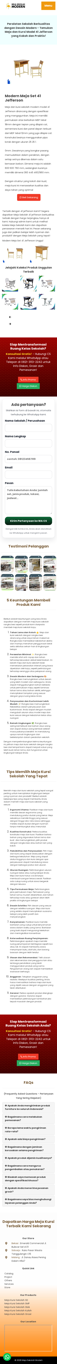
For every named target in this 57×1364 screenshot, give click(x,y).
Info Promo (29, 379)
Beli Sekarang (30, 197)
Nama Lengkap (15, 436)
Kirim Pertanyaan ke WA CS (28, 521)
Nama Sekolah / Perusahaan (25, 421)
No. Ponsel (12, 452)
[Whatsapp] (7, 1357)
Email (9, 467)
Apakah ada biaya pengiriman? (26, 1139)
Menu (48, 5)
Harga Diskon (29, 386)
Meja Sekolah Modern (32, 1360)
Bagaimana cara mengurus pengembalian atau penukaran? (24, 1167)
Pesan (9, 483)
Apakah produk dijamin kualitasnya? (29, 1158)
